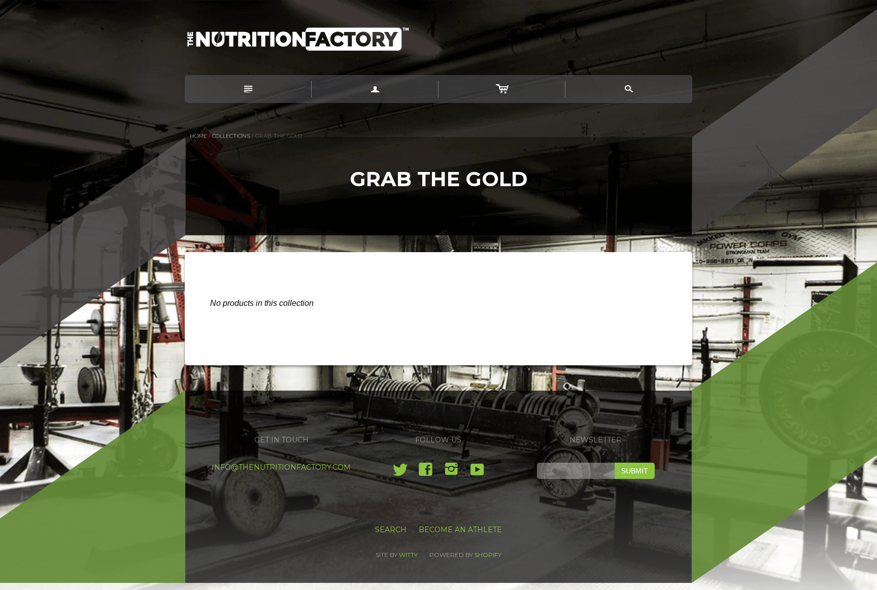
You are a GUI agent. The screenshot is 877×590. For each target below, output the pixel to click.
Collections (231, 136)
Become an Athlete (460, 529)
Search (391, 529)
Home (198, 136)
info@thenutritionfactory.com (281, 467)
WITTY (408, 555)
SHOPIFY (488, 555)
